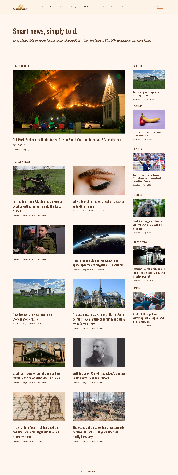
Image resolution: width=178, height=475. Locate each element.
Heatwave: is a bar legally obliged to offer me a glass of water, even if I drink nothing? (149, 272)
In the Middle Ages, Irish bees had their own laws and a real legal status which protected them (37, 432)
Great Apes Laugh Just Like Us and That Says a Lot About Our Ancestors (147, 225)
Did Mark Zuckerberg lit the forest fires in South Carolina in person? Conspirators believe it (67, 142)
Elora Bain (136, 139)
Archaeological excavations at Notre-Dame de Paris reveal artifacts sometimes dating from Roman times (99, 319)
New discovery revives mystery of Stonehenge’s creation (33, 316)
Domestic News (48, 7)
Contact (160, 7)
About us (148, 7)
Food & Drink (86, 7)
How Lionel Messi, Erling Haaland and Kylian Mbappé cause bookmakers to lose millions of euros (148, 178)
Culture (63, 7)
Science (114, 7)
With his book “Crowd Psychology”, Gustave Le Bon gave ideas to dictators (99, 375)
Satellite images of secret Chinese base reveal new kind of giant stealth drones (37, 375)
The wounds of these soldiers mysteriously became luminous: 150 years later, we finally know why (98, 432)
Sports (124, 7)
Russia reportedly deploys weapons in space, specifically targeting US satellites (98, 262)
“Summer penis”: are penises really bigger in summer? (147, 134)
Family (73, 7)
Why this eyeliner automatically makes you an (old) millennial (98, 204)
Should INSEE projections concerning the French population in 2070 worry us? (148, 318)
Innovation (101, 7)
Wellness (135, 7)
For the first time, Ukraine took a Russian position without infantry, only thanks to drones (38, 206)
